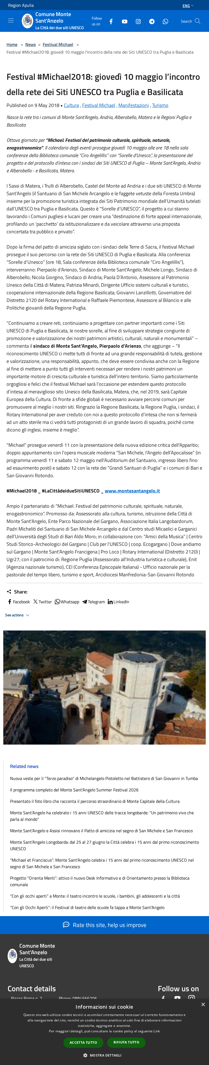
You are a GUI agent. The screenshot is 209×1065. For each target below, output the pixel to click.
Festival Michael (58, 44)
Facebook (21, 601)
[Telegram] (149, 21)
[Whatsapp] (163, 21)
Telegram (96, 601)
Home (12, 44)
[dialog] (104, 1032)
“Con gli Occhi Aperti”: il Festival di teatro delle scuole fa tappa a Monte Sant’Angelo (87, 907)
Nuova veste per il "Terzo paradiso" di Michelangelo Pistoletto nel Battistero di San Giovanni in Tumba (104, 778)
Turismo (160, 105)
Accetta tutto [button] (83, 1042)
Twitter (45, 601)
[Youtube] (122, 21)
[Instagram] (136, 21)
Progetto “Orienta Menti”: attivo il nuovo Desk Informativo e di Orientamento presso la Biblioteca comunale (99, 881)
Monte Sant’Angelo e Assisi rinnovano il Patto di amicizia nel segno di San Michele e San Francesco (101, 830)
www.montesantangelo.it (132, 490)
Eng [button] (186, 5)
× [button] (203, 1005)
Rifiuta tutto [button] (126, 1042)
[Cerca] (197, 21)
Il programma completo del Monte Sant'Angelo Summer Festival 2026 (74, 789)
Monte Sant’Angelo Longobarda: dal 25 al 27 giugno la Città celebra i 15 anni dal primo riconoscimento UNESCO (104, 845)
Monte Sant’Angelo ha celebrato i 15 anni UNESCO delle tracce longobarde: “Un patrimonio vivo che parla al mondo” (102, 815)
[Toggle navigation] (11, 20)
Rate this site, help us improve (109, 924)
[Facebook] (108, 21)
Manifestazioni (133, 105)
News (30, 44)
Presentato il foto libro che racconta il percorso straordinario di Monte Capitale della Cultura (95, 801)
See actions (14, 615)
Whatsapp (70, 601)
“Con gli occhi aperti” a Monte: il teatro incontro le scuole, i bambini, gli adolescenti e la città (95, 896)
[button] (104, 1055)
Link (156, 1031)
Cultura (71, 105)
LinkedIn (121, 601)
